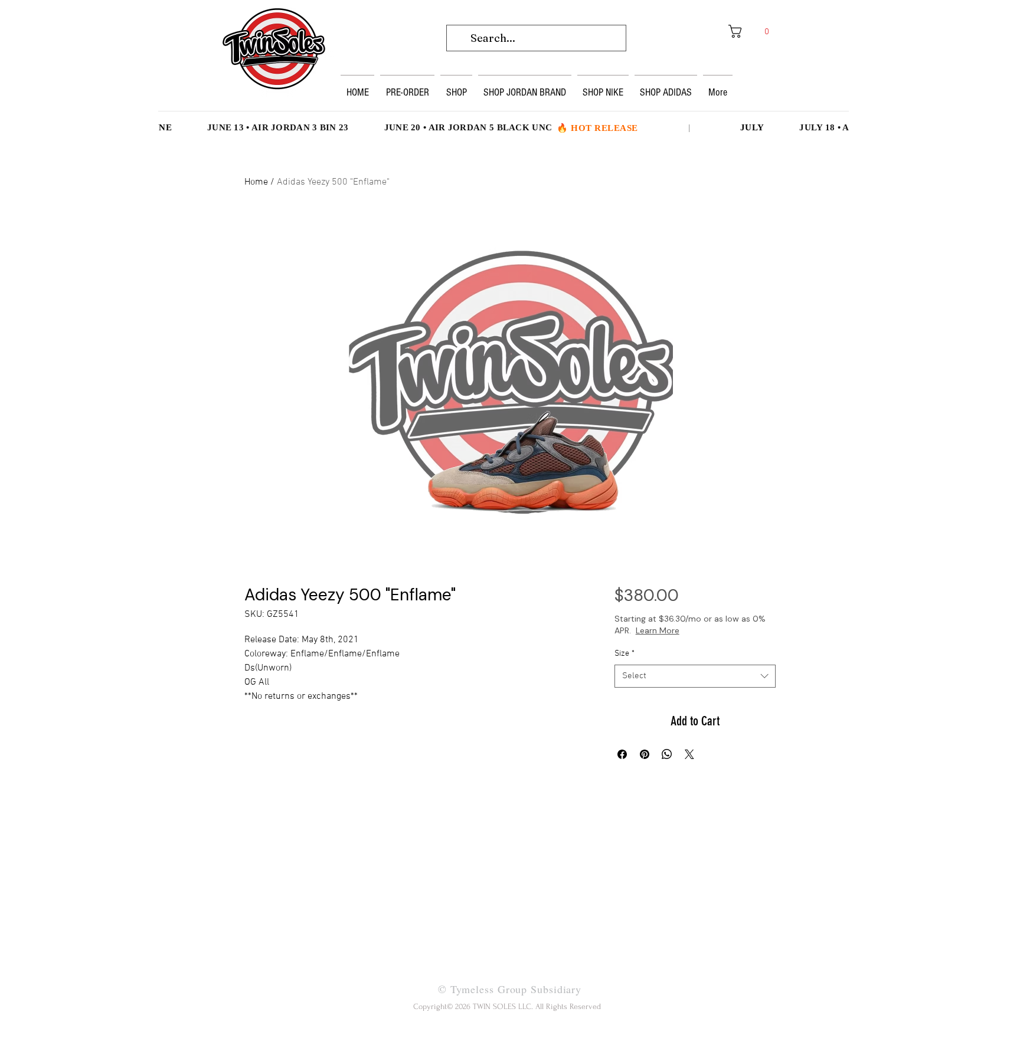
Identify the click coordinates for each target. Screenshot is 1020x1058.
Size (624, 654)
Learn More (699, 630)
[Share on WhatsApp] (667, 754)
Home (256, 182)
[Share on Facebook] (622, 754)
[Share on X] (689, 754)
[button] (752, 31)
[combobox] (695, 676)
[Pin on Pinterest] (645, 754)
